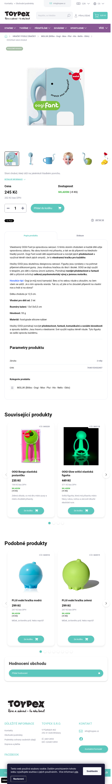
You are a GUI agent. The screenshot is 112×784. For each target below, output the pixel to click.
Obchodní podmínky (25, 3)
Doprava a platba (12, 744)
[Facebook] (81, 738)
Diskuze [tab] (80, 235)
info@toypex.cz (92, 731)
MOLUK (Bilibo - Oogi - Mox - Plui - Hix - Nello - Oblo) (43, 387)
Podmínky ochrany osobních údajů (20, 740)
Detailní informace (14, 179)
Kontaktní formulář (93, 749)
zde (76, 772)
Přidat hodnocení (19, 673)
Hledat (69, 15)
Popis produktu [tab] (31, 235)
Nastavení (18, 778)
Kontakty (9, 3)
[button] (49, 523)
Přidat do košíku (43, 208)
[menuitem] (10, 28)
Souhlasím (92, 771)
